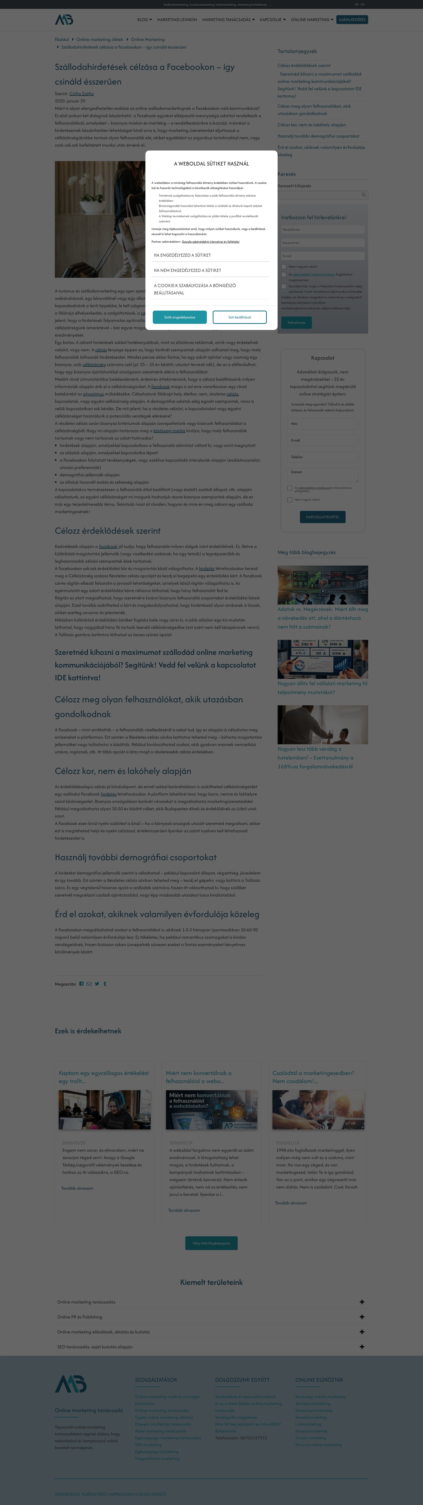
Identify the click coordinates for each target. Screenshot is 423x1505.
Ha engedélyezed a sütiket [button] (182, 255)
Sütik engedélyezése (179, 317)
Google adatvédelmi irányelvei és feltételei (210, 241)
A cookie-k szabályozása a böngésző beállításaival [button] (195, 289)
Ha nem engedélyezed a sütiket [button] (187, 270)
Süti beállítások (239, 317)
